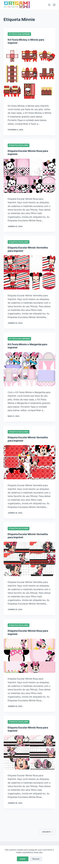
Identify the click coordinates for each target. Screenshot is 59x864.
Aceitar (23, 859)
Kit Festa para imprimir (19, 34)
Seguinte (46, 832)
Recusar (36, 859)
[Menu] (54, 5)
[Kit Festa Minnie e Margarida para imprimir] (29, 369)
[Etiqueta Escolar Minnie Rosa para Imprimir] (29, 176)
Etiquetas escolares (18, 145)
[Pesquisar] (49, 5)
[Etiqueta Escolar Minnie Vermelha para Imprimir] (29, 272)
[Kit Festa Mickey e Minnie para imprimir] (29, 73)
